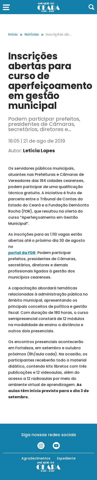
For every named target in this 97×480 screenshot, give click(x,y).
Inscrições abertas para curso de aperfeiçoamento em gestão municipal (59, 34)
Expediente (66, 458)
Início (13, 34)
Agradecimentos (35, 458)
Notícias (31, 34)
